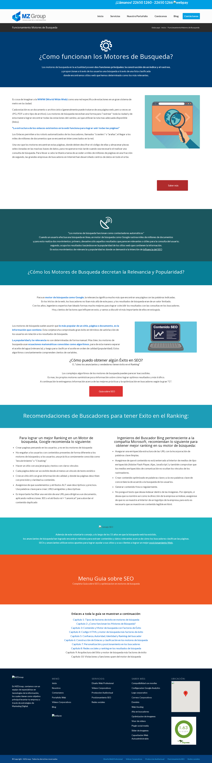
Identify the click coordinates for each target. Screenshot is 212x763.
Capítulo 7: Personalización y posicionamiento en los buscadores (106, 644)
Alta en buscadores (140, 711)
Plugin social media (140, 726)
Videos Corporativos (61, 702)
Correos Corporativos (142, 697)
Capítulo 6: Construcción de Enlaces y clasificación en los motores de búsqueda (106, 640)
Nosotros (56, 688)
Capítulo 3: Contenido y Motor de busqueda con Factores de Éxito (106, 627)
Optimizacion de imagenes (144, 716)
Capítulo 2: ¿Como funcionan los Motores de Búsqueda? (106, 623)
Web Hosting (137, 707)
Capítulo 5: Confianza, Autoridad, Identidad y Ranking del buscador (106, 636)
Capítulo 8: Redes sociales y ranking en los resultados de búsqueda (106, 648)
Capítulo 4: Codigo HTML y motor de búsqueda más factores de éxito (106, 631)
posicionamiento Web (161, 542)
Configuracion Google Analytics (146, 688)
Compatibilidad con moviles (144, 683)
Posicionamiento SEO (101, 697)
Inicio (163, 28)
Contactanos (58, 692)
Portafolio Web (59, 697)
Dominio (135, 702)
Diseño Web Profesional (103, 683)
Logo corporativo (139, 692)
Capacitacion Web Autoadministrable (140, 737)
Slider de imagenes (140, 730)
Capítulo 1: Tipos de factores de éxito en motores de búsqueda (106, 619)
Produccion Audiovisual (102, 692)
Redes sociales (98, 702)
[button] (186, 694)
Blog (54, 707)
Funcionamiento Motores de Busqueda (34, 27)
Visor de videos (139, 721)
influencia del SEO (152, 249)
